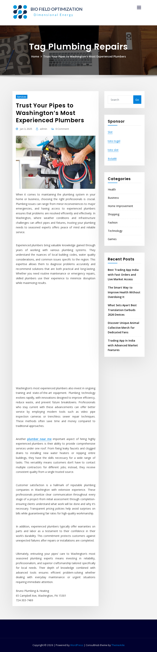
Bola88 (112, 159)
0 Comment (62, 129)
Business (113, 198)
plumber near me (39, 439)
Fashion (113, 222)
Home (35, 56)
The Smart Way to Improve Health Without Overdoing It (124, 292)
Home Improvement (120, 206)
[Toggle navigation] (139, 7)
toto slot (113, 150)
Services (21, 96)
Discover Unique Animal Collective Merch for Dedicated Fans (123, 327)
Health (112, 189)
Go (137, 99)
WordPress (76, 645)
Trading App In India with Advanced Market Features (123, 345)
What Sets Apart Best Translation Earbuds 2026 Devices (122, 309)
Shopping (113, 214)
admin (43, 129)
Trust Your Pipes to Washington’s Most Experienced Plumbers (84, 56)
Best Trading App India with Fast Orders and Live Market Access (123, 274)
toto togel (114, 141)
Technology (115, 231)
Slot (110, 132)
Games (112, 239)
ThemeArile (118, 645)
